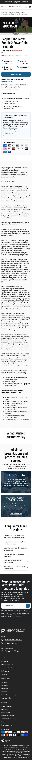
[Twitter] (12, 651)
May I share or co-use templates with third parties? (15, 543)
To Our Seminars (16, 514)
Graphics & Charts (14, 12)
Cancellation (5, 713)
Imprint (3, 722)
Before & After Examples (9, 695)
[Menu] (2, 7)
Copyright (4, 710)
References (5, 671)
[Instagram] (6, 651)
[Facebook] (2, 651)
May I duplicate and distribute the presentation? (15, 549)
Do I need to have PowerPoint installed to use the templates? (14, 537)
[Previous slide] (2, 2)
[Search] (6, 7)
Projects (4, 692)
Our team (4, 662)
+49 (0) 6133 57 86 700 (12, 643)
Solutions (4, 686)
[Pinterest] (18, 651)
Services (4, 683)
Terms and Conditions (8, 719)
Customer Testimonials (9, 668)
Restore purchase (7, 81)
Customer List (6, 698)
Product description (9, 94)
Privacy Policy (19, 616)
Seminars (4, 689)
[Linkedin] (15, 651)
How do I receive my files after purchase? (14, 555)
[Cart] (30, 7)
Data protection (6, 706)
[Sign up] (28, 606)
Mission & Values (7, 665)
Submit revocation (7, 716)
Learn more (16, 489)
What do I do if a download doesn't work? (13, 561)
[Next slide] (30, 2)
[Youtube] (9, 651)
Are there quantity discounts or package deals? (14, 567)
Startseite (4, 12)
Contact (4, 674)
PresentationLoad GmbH (18, 749)
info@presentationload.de (13, 640)
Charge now (9, 133)
